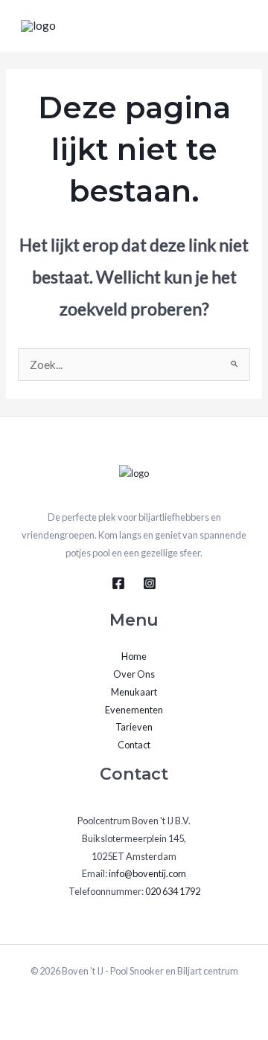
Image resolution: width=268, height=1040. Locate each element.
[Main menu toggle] (237, 26)
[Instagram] (149, 583)
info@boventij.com (147, 873)
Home (134, 656)
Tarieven (134, 727)
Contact (134, 745)
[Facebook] (118, 583)
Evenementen (134, 710)
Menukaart (134, 692)
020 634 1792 (172, 891)
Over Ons (134, 674)
